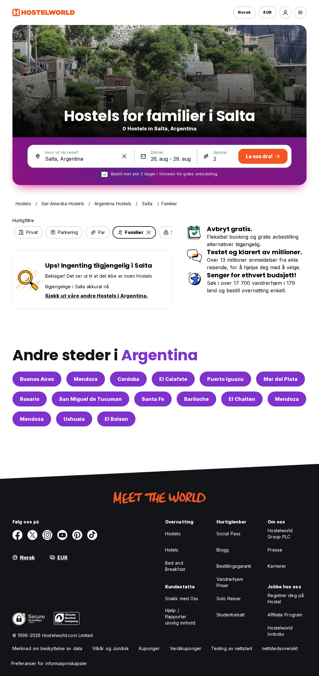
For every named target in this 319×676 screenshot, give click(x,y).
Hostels (173, 533)
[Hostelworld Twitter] (32, 535)
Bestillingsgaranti (234, 566)
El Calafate (173, 379)
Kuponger (149, 648)
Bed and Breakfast (175, 566)
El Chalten (242, 399)
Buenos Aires (37, 379)
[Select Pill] (285, 12)
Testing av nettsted (231, 648)
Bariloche (196, 399)
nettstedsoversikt (280, 648)
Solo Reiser (229, 598)
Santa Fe (153, 399)
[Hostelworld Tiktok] (92, 535)
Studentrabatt (231, 614)
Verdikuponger (185, 648)
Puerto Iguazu (225, 379)
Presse (275, 549)
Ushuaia (74, 419)
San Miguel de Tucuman (90, 399)
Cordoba (128, 379)
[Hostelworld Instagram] (47, 535)
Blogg (223, 549)
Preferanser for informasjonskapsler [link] (49, 663)
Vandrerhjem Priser (230, 582)
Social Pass (228, 533)
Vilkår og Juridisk (110, 648)
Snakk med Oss (181, 598)
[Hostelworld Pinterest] (77, 535)
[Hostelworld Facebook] (17, 535)
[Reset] (124, 156)
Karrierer (277, 566)
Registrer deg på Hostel (286, 598)
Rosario (29, 399)
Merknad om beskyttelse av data (47, 648)
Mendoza (86, 379)
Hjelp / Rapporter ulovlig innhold (180, 616)
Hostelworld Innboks (280, 631)
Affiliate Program (285, 614)
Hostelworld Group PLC (280, 533)
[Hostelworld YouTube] (62, 535)
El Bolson (116, 419)
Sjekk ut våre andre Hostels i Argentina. (96, 296)
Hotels (172, 549)
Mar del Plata (281, 379)
